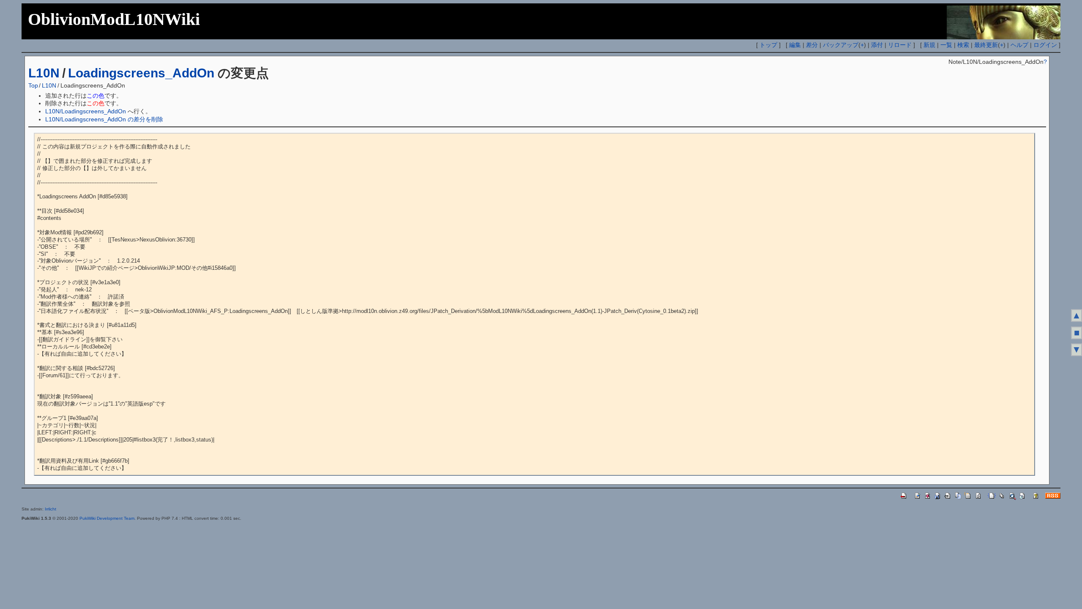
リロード (900, 44)
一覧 (946, 44)
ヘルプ (1019, 44)
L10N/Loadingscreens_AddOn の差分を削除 (104, 119)
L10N (44, 73)
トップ (768, 44)
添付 (877, 44)
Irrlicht (50, 509)
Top (33, 85)
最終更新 (986, 44)
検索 (963, 44)
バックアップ (840, 44)
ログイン (1045, 44)
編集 (795, 44)
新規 (929, 44)
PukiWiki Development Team (106, 518)
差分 (812, 44)
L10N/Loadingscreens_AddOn (85, 111)
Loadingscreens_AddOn (141, 73)
